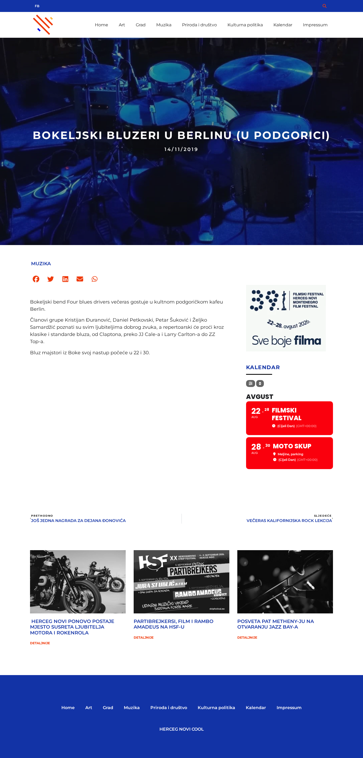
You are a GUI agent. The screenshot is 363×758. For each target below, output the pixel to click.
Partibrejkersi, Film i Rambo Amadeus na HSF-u (173, 624)
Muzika (163, 24)
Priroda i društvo (199, 24)
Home (101, 24)
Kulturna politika (245, 24)
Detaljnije (40, 643)
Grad (141, 24)
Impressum (315, 24)
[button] (36, 279)
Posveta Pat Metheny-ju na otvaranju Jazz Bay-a (275, 624)
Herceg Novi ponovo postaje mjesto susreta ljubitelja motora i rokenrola (72, 627)
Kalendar (282, 24)
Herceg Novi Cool (181, 729)
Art (122, 24)
